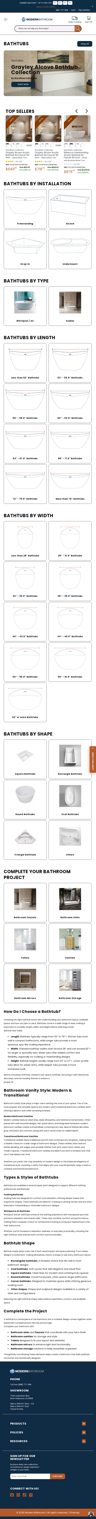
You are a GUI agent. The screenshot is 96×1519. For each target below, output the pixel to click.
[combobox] (48, 28)
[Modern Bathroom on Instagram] (18, 1495)
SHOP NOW (23, 84)
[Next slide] (86, 111)
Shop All (85, 43)
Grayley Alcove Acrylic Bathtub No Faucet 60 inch (18, 154)
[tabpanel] (48, 73)
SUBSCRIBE (57, 1476)
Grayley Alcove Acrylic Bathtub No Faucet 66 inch (47, 154)
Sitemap (75, 1512)
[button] (5, 19)
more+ (29, 145)
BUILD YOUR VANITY (46, 7)
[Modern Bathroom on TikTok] (24, 1495)
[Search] (78, 28)
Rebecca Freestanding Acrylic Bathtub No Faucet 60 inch (76, 155)
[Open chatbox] (91, 1514)
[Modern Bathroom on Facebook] (12, 1495)
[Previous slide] (76, 111)
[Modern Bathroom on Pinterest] (30, 1495)
